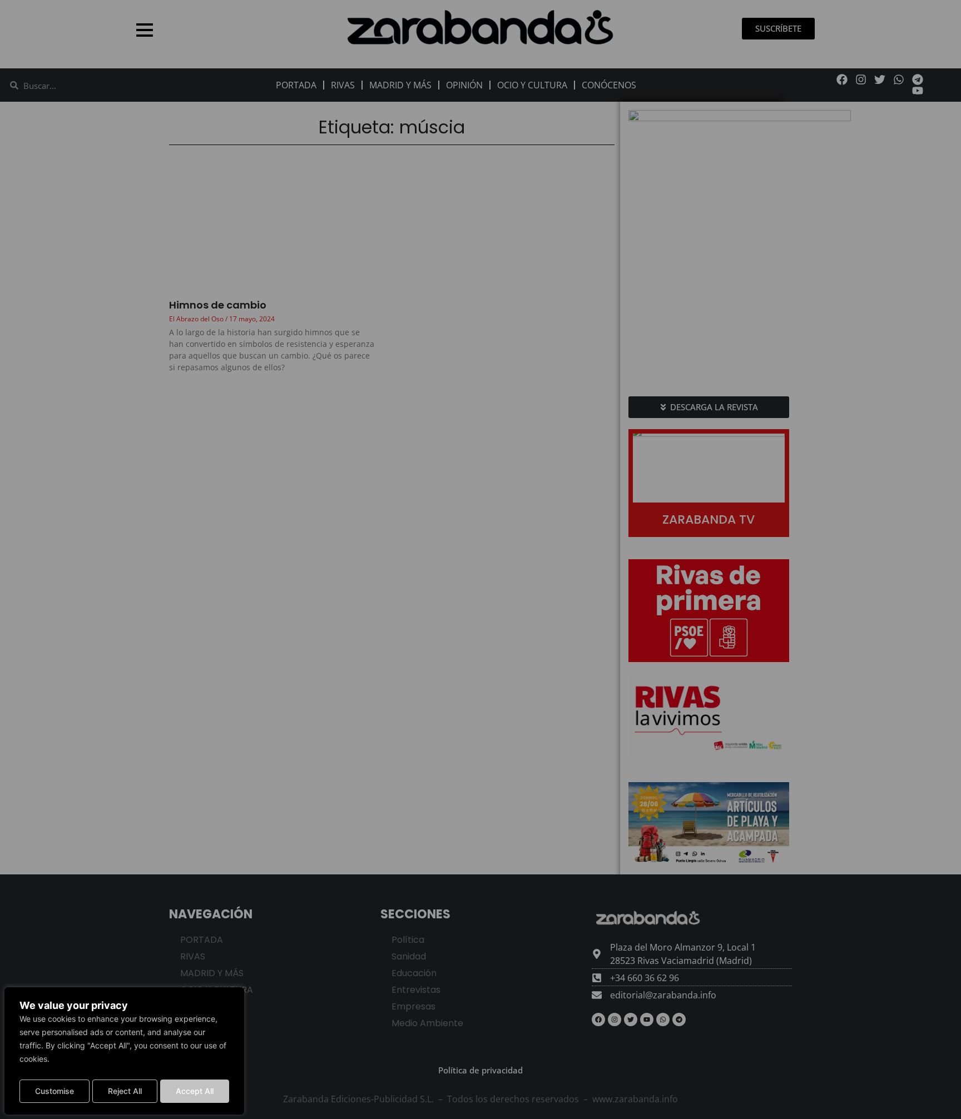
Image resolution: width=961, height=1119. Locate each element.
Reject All (125, 1091)
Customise (54, 1091)
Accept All (195, 1091)
